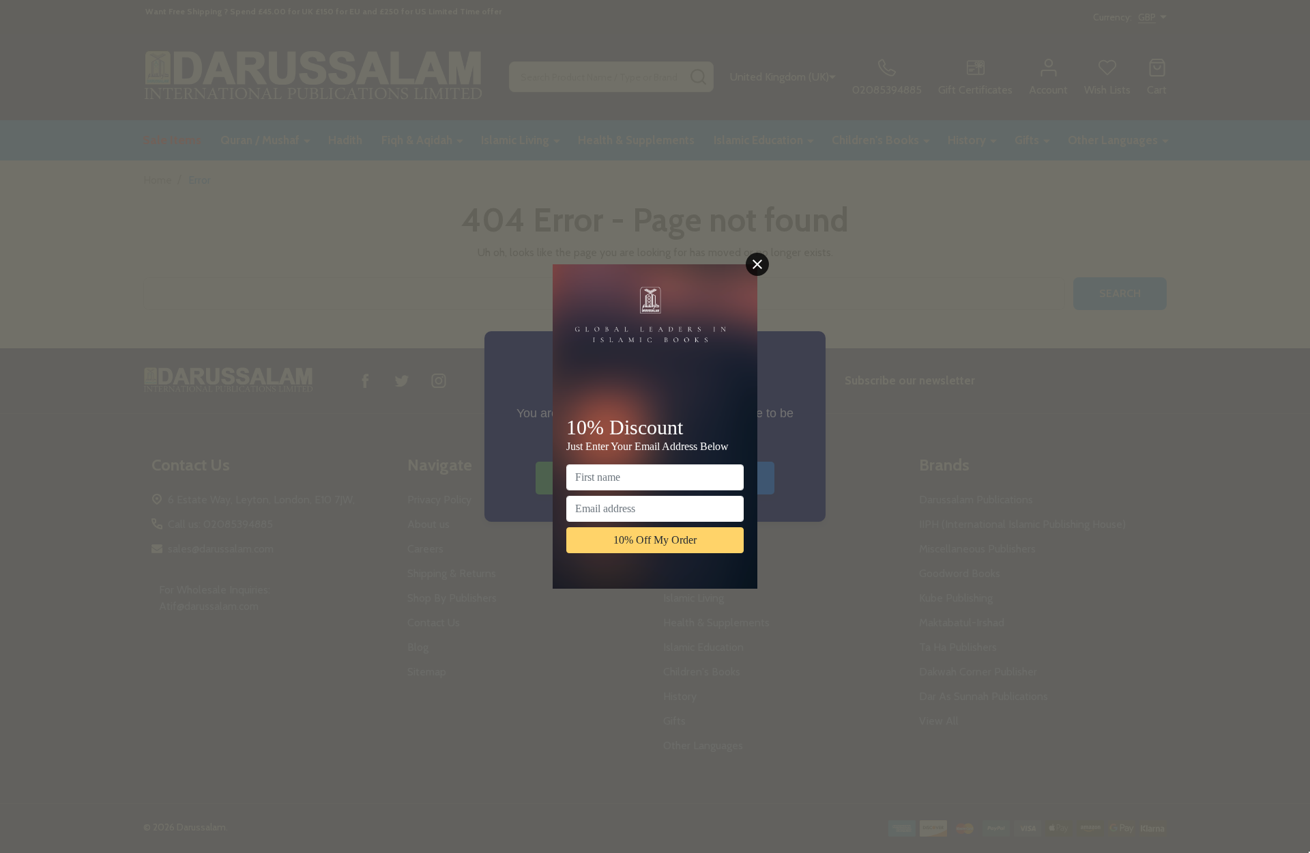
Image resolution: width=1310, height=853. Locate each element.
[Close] (757, 264)
